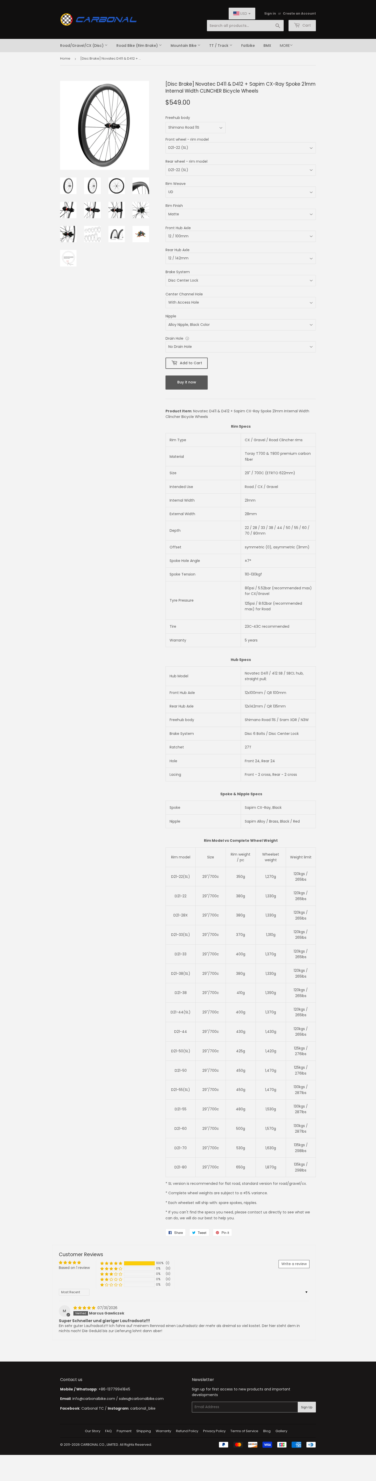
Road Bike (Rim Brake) (137, 45)
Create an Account (299, 14)
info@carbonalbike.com (93, 1398)
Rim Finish (174, 205)
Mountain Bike (184, 45)
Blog (267, 1431)
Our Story (92, 1431)
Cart (306, 25)
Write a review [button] (294, 1263)
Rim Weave (175, 183)
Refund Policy (187, 1431)
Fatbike (248, 45)
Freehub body (177, 117)
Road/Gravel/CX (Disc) (82, 45)
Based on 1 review (74, 1267)
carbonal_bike (143, 1408)
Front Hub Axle (178, 227)
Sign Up (307, 1407)
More (285, 45)
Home (65, 58)
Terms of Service (244, 1431)
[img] (84, 1307)
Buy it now (186, 382)
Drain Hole (174, 338)
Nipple (170, 316)
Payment (124, 1431)
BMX (267, 45)
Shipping (143, 1431)
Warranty (163, 1431)
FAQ (108, 1431)
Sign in (270, 14)
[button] (111, 1263)
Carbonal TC (92, 1408)
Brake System (177, 271)
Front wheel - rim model (187, 139)
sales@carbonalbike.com (141, 1398)
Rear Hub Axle (177, 249)
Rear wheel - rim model (186, 161)
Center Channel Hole (184, 294)
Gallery (281, 1431)
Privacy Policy (214, 1431)
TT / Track (219, 45)
